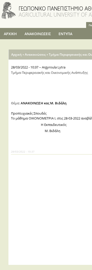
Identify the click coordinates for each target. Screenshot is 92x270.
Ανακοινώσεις (35, 54)
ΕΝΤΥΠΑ (65, 33)
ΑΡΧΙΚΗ (10, 33)
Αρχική (16, 54)
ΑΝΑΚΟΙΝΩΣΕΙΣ (38, 33)
